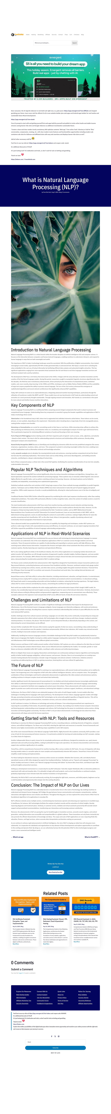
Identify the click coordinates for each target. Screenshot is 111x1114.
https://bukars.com (17, 159)
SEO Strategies (21, 997)
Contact (60, 34)
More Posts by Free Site (55, 872)
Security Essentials (22, 1003)
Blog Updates (82, 995)
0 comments (66, 192)
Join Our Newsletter (43, 997)
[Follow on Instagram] (58, 1036)
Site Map (60, 1003)
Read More (16, 944)
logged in (21, 973)
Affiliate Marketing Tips (23, 1000)
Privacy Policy (62, 997)
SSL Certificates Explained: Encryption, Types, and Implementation (21, 921)
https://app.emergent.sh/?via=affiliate (76, 111)
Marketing (41, 34)
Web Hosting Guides (22, 995)
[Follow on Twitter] (55, 1036)
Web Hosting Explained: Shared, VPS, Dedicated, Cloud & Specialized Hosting (55, 921)
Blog (82, 34)
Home (27, 34)
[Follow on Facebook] (51, 1036)
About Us (60, 995)
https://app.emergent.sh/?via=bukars (41, 143)
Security (54, 34)
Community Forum (43, 1000)
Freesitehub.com (30, 159)
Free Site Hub (47, 192)
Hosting (33, 34)
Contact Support (42, 995)
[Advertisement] (55, 16)
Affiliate (47, 34)
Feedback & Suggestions (45, 1003)
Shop (66, 34)
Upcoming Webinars (84, 1000)
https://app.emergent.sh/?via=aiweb (23, 119)
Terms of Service (63, 1000)
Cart (71, 34)
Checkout (76, 34)
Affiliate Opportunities (85, 1003)
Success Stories (83, 997)
